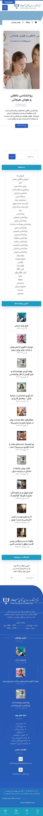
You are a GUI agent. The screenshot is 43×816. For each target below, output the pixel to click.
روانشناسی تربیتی (20, 234)
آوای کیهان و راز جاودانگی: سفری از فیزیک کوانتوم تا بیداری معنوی (21, 495)
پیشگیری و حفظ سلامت (20, 189)
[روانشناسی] (27, 6)
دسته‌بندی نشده (20, 200)
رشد (20, 210)
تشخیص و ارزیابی (20, 193)
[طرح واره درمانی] (21, 317)
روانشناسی (20, 214)
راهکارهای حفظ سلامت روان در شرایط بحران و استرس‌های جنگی (21, 422)
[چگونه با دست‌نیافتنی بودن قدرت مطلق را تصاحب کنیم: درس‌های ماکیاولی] (21, 532)
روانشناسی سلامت (20, 241)
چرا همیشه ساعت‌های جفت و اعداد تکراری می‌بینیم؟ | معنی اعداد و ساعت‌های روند (21, 447)
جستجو (12, 157)
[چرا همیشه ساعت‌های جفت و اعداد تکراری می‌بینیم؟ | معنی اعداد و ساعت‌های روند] (21, 435)
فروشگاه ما (19, 726)
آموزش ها (20, 176)
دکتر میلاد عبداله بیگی (20, 207)
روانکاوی (19, 732)
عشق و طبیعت (20, 259)
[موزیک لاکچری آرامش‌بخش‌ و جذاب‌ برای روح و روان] (21, 338)
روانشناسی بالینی (20, 221)
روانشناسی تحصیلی (20, 231)
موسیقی (20, 293)
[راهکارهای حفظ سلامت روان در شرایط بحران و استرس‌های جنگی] (21, 411)
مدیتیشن (20, 283)
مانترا (20, 276)
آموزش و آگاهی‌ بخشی (20, 179)
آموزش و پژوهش (19, 735)
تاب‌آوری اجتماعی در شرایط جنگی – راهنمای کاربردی (21, 397)
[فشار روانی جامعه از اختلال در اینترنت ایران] (21, 460)
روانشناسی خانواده (20, 238)
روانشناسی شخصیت (20, 245)
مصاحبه (20, 290)
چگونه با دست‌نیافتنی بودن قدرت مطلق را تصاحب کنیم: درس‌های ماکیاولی (21, 544)
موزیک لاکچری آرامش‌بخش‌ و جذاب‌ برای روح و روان (21, 349)
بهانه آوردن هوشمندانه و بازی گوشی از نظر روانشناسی (21, 373)
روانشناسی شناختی (20, 248)
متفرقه (20, 279)
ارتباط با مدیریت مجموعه (19, 743)
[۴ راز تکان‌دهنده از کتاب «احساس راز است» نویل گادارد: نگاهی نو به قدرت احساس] (21, 508)
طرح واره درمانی (21, 326)
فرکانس (20, 262)
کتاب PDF (20, 269)
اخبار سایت (19, 724)
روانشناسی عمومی (20, 252)
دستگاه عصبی (20, 196)
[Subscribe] (11, 578)
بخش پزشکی (19, 729)
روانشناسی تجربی (20, 227)
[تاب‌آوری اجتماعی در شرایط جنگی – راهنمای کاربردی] (21, 387)
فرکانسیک (20, 266)
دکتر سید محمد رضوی (20, 203)
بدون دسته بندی (20, 186)
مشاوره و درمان (20, 286)
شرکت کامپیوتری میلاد (19, 738)
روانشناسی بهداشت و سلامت (20, 224)
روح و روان (20, 255)
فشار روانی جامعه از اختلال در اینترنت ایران (21, 470)
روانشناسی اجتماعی (20, 217)
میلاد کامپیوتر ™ (8, 793)
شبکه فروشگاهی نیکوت (19, 741)
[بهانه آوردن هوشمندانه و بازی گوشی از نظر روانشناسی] (21, 363)
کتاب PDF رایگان (20, 272)
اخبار (20, 183)
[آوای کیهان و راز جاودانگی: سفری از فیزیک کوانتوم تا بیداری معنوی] (21, 484)
